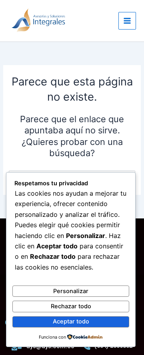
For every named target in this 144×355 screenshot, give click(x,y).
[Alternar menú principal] (127, 21)
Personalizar (70, 291)
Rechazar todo (71, 306)
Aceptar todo (71, 321)
